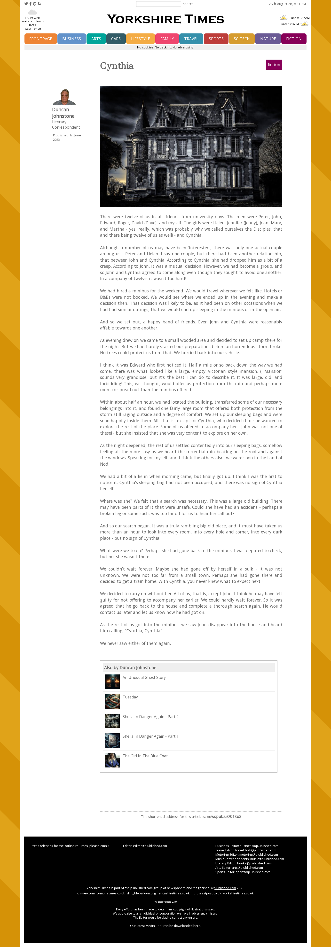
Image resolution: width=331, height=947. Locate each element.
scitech (242, 38)
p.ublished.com (225, 888)
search (188, 3)
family (167, 38)
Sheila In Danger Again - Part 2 (151, 716)
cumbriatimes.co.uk (111, 893)
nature (268, 38)
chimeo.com (86, 893)
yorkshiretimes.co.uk (238, 893)
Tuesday (130, 697)
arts (96, 38)
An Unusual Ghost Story (144, 677)
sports (216, 38)
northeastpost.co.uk (206, 893)
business (71, 38)
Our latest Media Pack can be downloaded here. (165, 926)
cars (116, 38)
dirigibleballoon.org (141, 893)
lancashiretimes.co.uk (174, 893)
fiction (294, 38)
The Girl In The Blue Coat (145, 756)
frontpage (40, 38)
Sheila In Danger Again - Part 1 (151, 736)
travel (191, 38)
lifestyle (140, 38)
